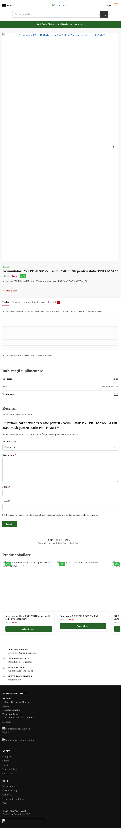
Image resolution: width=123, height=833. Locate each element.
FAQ (4, 803)
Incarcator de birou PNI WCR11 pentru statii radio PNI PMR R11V (27, 617)
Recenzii (53, 302)
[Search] (104, 14)
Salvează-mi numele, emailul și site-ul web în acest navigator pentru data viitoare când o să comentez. (52, 515)
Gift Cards (7, 773)
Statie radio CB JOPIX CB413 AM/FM (79, 616)
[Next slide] (113, 147)
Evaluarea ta (10, 441)
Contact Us (7, 794)
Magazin (6, 722)
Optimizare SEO (22, 814)
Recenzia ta (9, 455)
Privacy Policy (9, 769)
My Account (8, 786)
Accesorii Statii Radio (58, 543)
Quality (6, 765)
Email (6, 501)
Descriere (16, 302)
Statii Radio (75, 543)
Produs (5, 302)
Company (7, 756)
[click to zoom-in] (60, 147)
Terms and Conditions (13, 799)
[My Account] (109, 6)
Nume (6, 486)
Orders (5, 760)
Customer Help (9, 790)
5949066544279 (110, 386)
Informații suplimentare (34, 302)
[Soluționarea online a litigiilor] (60, 742)
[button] (115, 5)
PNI (116, 394)
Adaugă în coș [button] (28, 629)
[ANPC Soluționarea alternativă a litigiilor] (60, 731)
